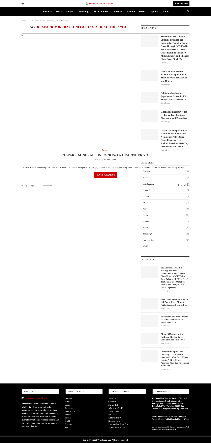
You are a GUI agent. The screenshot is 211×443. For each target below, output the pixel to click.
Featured (166, 190)
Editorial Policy (114, 418)
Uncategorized (166, 240)
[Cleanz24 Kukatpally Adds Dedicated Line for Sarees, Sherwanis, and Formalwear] (149, 116)
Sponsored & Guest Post (118, 424)
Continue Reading (105, 175)
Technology (83, 11)
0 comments (48, 185)
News (59, 11)
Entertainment (101, 11)
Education (166, 178)
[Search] (188, 11)
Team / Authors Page (116, 427)
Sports (69, 11)
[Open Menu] (23, 3)
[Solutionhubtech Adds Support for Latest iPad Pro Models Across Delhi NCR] (149, 97)
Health (142, 11)
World (166, 11)
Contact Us (112, 402)
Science (130, 11)
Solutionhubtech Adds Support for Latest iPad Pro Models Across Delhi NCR (174, 96)
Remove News (114, 421)
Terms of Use (113, 411)
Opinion (154, 11)
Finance (118, 11)
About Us (112, 398)
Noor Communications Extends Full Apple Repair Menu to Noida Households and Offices (174, 76)
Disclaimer (112, 414)
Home (24, 21)
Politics (166, 215)
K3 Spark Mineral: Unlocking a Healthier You (105, 155)
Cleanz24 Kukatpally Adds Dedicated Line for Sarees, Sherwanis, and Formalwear (174, 115)
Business (47, 11)
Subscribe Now (181, 3)
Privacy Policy (114, 405)
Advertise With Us (115, 408)
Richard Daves (110, 159)
